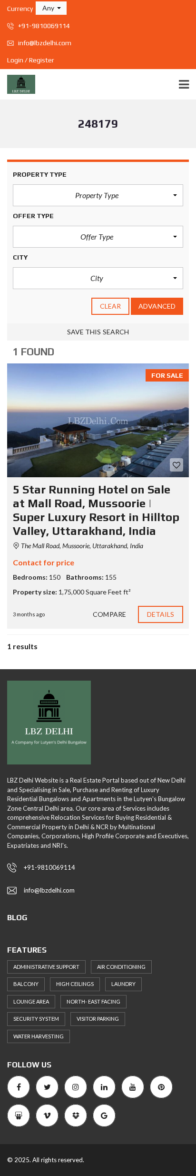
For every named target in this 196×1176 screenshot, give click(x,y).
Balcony (26, 984)
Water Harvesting (38, 1036)
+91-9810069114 (43, 26)
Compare (109, 614)
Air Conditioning (121, 967)
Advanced (157, 306)
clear (110, 306)
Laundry (123, 984)
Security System (36, 1018)
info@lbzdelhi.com (44, 43)
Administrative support (46, 967)
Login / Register (30, 60)
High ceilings (75, 984)
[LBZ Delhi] (17, 84)
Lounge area (31, 1001)
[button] (51, 8)
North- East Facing (93, 1001)
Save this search (98, 332)
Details (161, 614)
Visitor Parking (98, 1018)
